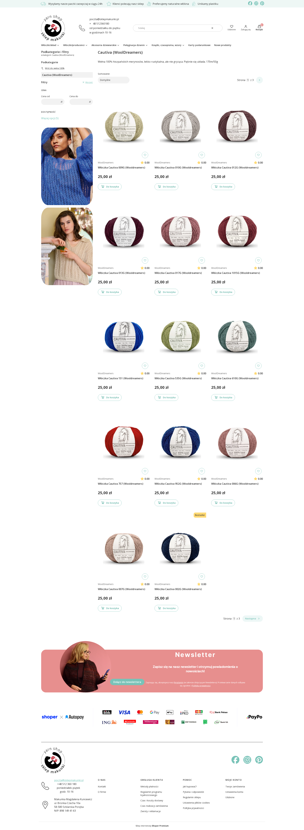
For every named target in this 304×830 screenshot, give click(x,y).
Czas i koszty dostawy (151, 800)
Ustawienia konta (234, 791)
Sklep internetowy (152, 825)
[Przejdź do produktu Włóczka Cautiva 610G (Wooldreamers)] (237, 335)
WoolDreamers (106, 162)
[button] (219, 28)
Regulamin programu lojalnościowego (151, 793)
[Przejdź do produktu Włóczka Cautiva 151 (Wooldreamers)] (123, 335)
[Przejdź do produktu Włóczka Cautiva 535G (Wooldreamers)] (180, 335)
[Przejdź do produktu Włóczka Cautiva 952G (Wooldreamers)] (180, 441)
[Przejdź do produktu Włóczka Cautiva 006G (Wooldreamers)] (237, 441)
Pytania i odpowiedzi (193, 791)
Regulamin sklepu (192, 797)
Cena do (74, 96)
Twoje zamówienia (235, 786)
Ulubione (229, 797)
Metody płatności (149, 786)
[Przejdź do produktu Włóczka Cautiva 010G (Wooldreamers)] (180, 124)
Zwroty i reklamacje (150, 811)
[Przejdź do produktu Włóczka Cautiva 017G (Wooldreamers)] (180, 230)
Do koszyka (112, 186)
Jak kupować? (190, 786)
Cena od (45, 96)
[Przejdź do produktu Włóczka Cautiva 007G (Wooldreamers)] (123, 546)
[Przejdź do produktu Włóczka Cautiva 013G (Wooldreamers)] (123, 230)
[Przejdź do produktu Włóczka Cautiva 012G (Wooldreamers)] (237, 124)
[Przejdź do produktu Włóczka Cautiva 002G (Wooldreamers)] (180, 546)
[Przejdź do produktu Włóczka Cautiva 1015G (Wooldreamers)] (237, 230)
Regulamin (178, 682)
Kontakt (102, 786)
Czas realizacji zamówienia (154, 805)
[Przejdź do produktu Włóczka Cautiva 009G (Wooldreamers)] (123, 124)
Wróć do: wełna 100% (54, 68)
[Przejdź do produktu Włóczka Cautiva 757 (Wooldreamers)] (123, 441)
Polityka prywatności (193, 808)
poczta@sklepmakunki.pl (104, 19)
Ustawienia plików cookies (196, 802)
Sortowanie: (104, 73)
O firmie (102, 791)
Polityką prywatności (201, 685)
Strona (241, 80)
